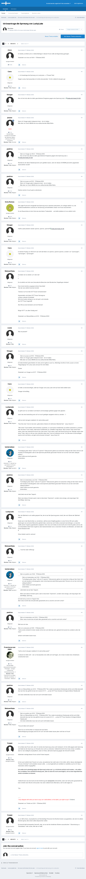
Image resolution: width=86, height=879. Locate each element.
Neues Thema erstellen (51, 36)
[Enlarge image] (73, 98)
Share (62, 29)
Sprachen (29, 873)
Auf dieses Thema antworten (72, 36)
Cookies (57, 873)
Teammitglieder (25, 13)
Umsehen (5, 9)
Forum (3, 13)
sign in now (40, 848)
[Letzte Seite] (17, 44)
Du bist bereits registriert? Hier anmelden (58, 3)
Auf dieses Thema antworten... (20, 855)
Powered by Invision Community (43, 876)
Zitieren (24, 64)
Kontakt (51, 873)
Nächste (12, 43)
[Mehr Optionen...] (81, 50)
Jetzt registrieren (78, 3)
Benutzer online (36, 13)
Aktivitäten (13, 9)
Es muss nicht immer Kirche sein (27, 30)
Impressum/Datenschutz (41, 873)
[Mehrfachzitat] (19, 65)
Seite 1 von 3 (24, 43)
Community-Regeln (13, 13)
